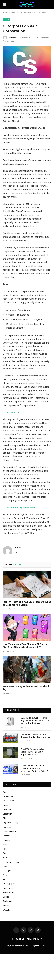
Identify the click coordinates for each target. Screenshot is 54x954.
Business (7, 805)
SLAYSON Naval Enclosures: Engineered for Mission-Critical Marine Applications (36, 720)
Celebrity (7, 809)
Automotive (8, 796)
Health (6, 857)
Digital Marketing (11, 822)
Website (6, 910)
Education (7, 827)
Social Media (8, 892)
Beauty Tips (8, 801)
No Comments (43, 38)
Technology (8, 901)
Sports (6, 897)
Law (5, 866)
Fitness (6, 844)
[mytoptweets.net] (27, 4)
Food (5, 849)
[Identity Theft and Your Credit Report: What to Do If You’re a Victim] (27, 584)
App (5, 792)
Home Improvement (11, 862)
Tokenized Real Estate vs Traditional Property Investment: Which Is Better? (34, 768)
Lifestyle (7, 871)
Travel (6, 906)
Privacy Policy (34, 939)
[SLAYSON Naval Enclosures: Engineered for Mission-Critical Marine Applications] (10, 721)
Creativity (7, 814)
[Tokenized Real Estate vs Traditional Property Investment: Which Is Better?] (10, 769)
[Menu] (4, 4)
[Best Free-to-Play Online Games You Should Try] (27, 669)
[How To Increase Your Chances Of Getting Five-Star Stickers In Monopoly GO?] (27, 627)
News (6, 20)
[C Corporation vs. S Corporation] (27, 62)
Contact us (18, 939)
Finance (6, 840)
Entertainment (9, 831)
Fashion (6, 836)
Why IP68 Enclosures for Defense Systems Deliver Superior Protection (32, 752)
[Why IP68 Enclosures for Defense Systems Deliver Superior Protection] (10, 752)
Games (6, 853)
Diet (5, 818)
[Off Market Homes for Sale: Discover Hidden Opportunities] (10, 738)
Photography (9, 884)
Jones (13, 38)
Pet (4, 879)
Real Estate (8, 888)
